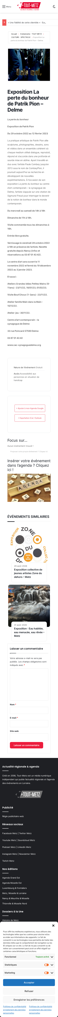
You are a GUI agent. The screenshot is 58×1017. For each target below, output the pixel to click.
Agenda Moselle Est (12, 883)
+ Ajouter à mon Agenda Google (29, 408)
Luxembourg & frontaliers (14, 888)
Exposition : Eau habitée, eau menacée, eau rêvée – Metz (29, 632)
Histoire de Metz (10, 920)
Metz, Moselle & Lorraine (14, 893)
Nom (13, 704)
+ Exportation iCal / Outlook (30, 418)
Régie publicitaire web (13, 816)
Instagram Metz (9, 854)
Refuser (29, 991)
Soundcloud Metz (26, 840)
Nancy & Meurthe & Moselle (15, 898)
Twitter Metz (25, 833)
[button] (53, 925)
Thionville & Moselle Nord (14, 903)
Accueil (14, 34)
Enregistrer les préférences (29, 999)
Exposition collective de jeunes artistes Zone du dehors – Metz (28, 573)
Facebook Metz (9, 833)
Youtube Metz (9, 840)
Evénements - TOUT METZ (31, 34)
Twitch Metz (8, 861)
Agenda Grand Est (11, 877)
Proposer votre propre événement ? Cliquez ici (29, 451)
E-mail (14, 718)
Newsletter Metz (27, 854)
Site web (14, 731)
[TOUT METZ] (29, 6)
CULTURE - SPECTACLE (20, 37)
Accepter (29, 982)
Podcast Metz (9, 847)
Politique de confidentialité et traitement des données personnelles (14, 1009)
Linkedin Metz (24, 847)
